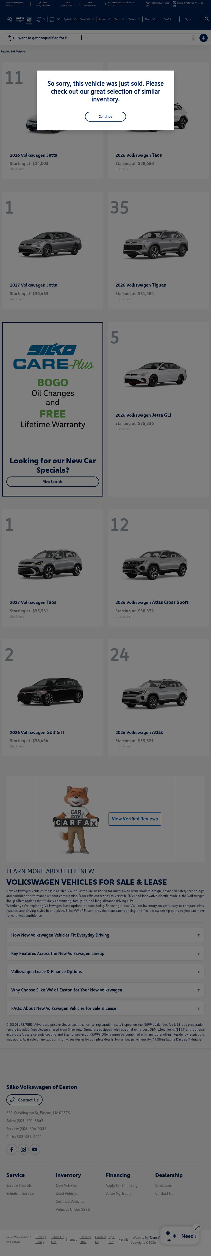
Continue (105, 116)
